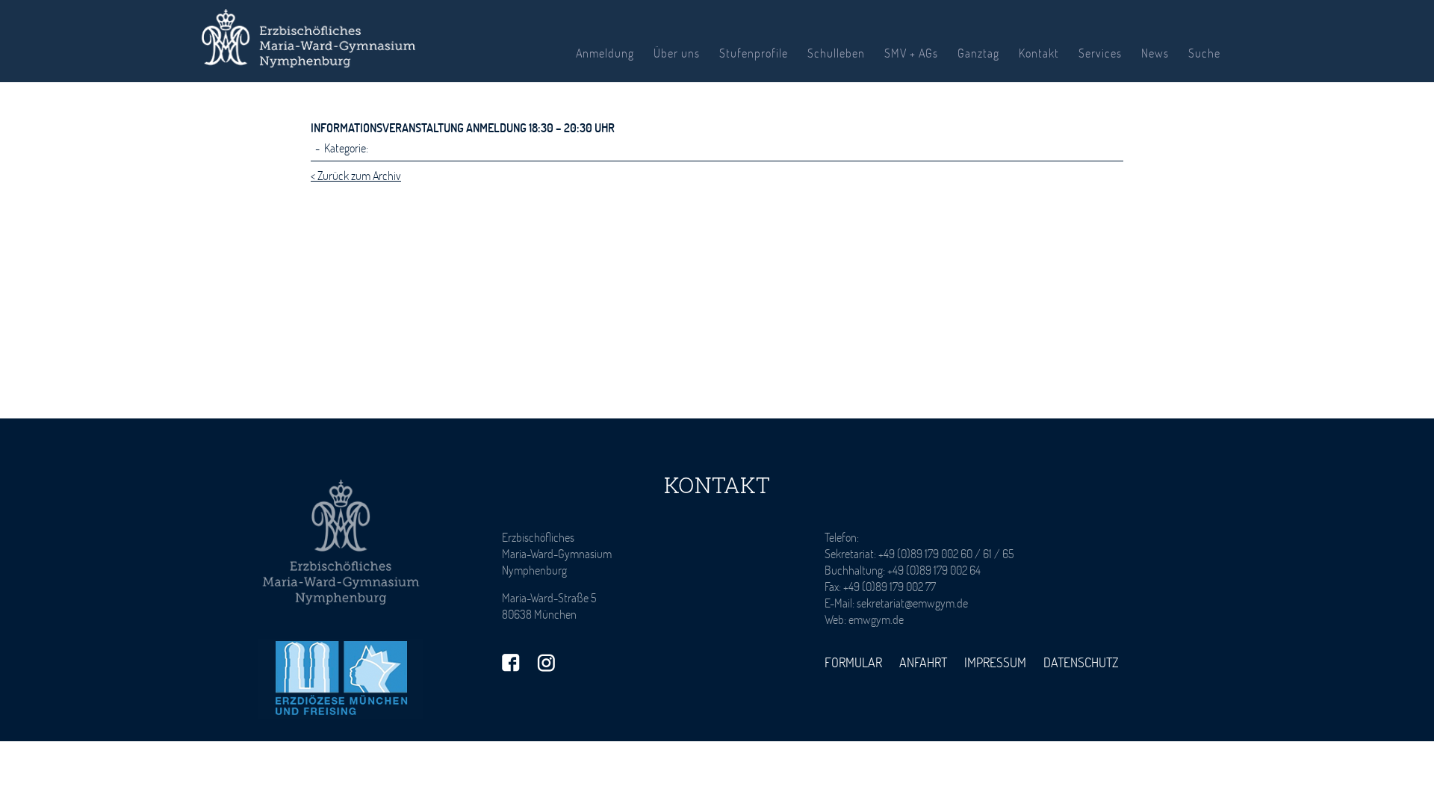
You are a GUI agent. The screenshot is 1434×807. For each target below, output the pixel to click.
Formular (853, 662)
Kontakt (1039, 53)
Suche (1204, 53)
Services (1100, 53)
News (1155, 53)
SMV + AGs (911, 53)
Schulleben (836, 53)
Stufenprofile (753, 53)
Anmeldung (605, 53)
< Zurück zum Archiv (356, 175)
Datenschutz (1081, 662)
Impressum (995, 662)
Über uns (677, 53)
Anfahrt (923, 662)
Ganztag (978, 53)
